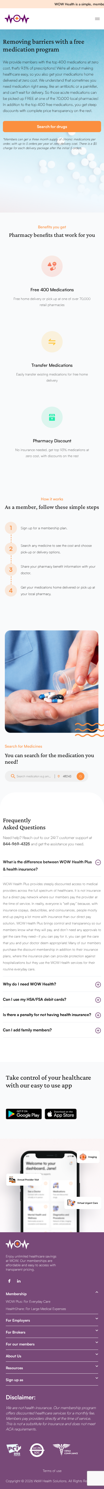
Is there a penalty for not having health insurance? (47, 1014)
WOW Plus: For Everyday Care (28, 1301)
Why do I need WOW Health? (29, 984)
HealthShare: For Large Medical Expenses (36, 1309)
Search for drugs (52, 126)
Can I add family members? (27, 1029)
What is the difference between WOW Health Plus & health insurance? (47, 865)
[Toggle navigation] (96, 19)
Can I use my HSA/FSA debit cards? (34, 999)
